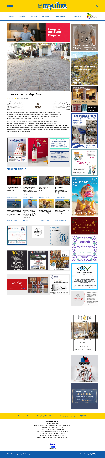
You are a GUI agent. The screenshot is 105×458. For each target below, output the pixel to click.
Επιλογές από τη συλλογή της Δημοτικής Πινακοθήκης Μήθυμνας (62, 211)
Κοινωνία (22, 16)
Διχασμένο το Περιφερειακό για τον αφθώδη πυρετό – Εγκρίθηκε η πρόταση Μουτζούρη (61, 190)
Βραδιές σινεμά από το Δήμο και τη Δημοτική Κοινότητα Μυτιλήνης (45, 211)
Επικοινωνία (30, 416)
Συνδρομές (21, 416)
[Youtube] (12, 6)
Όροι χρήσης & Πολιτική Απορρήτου (46, 416)
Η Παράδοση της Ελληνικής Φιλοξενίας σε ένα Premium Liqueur (14, 189)
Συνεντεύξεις (46, 16)
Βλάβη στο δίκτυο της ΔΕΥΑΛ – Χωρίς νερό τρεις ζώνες (46, 189)
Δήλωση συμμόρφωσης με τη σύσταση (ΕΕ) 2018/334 (73, 416)
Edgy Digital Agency (92, 454)
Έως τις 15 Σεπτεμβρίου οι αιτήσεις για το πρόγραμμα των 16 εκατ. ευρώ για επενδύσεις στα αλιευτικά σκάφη (14, 212)
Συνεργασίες (77, 16)
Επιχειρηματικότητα (62, 16)
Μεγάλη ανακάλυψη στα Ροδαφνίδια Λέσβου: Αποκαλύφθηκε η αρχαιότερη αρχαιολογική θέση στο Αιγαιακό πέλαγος (30, 191)
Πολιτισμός (33, 16)
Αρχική (11, 16)
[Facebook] (10, 6)
